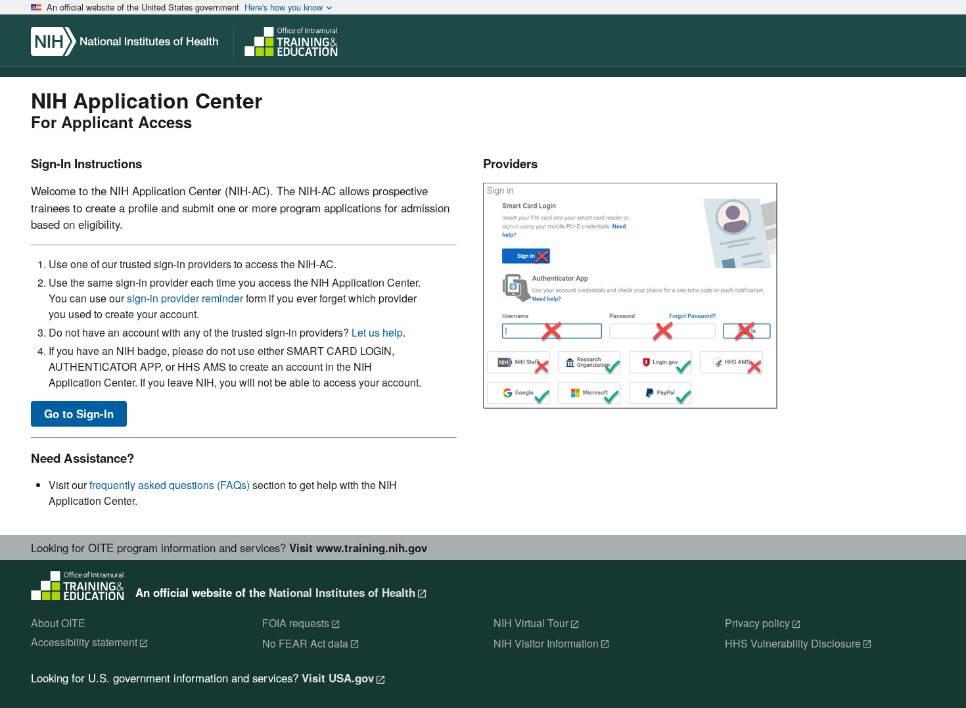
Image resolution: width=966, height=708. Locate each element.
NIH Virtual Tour (531, 623)
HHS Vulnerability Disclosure (793, 644)
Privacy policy (757, 623)
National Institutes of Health (342, 592)
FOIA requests (295, 623)
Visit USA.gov (338, 678)
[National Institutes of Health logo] (129, 46)
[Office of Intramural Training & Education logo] (343, 46)
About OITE (58, 623)
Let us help (377, 332)
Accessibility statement (84, 642)
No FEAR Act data (305, 644)
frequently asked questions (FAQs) (169, 484)
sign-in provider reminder (185, 298)
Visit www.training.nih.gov (358, 547)
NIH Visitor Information (546, 644)
